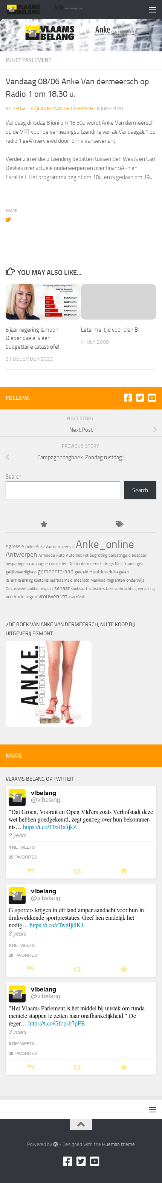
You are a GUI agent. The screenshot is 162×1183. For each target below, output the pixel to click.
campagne (38, 563)
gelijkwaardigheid (21, 572)
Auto (60, 555)
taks (109, 588)
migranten (116, 580)
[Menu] (152, 9)
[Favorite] (124, 871)
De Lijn (74, 563)
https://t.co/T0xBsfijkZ (50, 827)
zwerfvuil (77, 597)
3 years (18, 835)
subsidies (97, 588)
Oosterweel (16, 588)
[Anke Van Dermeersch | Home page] (58, 9)
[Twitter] (139, 397)
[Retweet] (77, 871)
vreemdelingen (21, 596)
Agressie (15, 546)
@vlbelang (45, 799)
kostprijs (41, 580)
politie (33, 588)
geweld (81, 572)
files (118, 563)
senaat (62, 588)
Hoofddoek (100, 572)
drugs (109, 563)
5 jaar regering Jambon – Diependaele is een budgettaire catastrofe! (34, 338)
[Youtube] (151, 397)
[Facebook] (127, 397)
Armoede (46, 555)
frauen (130, 563)
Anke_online (105, 544)
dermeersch (91, 563)
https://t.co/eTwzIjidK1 (57, 925)
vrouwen (48, 596)
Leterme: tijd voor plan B (109, 329)
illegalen (121, 572)
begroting (98, 555)
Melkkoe (97, 580)
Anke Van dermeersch (55, 546)
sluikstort (79, 588)
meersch (81, 580)
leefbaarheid (61, 580)
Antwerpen (21, 554)
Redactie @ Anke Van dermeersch (52, 108)
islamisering (19, 580)
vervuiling (146, 588)
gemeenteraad (55, 571)
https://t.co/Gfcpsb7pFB (56, 1023)
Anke (30, 546)
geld (141, 563)
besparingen (17, 563)
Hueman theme (118, 1144)
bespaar (139, 555)
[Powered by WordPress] (55, 1144)
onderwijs (135, 580)
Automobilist (77, 555)
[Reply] (30, 871)
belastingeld (120, 555)
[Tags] (118, 525)
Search (13, 476)
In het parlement (28, 60)
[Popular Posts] (43, 525)
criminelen (58, 563)
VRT (63, 597)
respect (46, 588)
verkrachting (126, 588)
